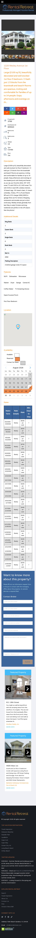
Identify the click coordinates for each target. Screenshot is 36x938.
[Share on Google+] (18, 109)
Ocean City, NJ (6, 845)
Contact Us (5, 901)
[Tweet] (12, 109)
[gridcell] (30, 391)
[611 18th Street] (18, 687)
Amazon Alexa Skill (7, 906)
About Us (4, 898)
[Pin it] (24, 109)
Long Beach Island (7, 848)
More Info (10, 727)
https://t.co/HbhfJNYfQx (24, 871)
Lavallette (4, 837)
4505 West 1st (12, 766)
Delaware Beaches (7, 832)
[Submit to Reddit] (7, 113)
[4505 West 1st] (18, 751)
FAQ (2, 904)
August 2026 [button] (18, 368)
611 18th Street (12, 702)
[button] (5, 367)
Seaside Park (5, 834)
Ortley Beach (5, 851)
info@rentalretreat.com (14, 925)
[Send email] (12, 113)
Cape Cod (4, 840)
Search (3, 893)
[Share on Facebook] (7, 109)
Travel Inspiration (6, 829)
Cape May (4, 843)
